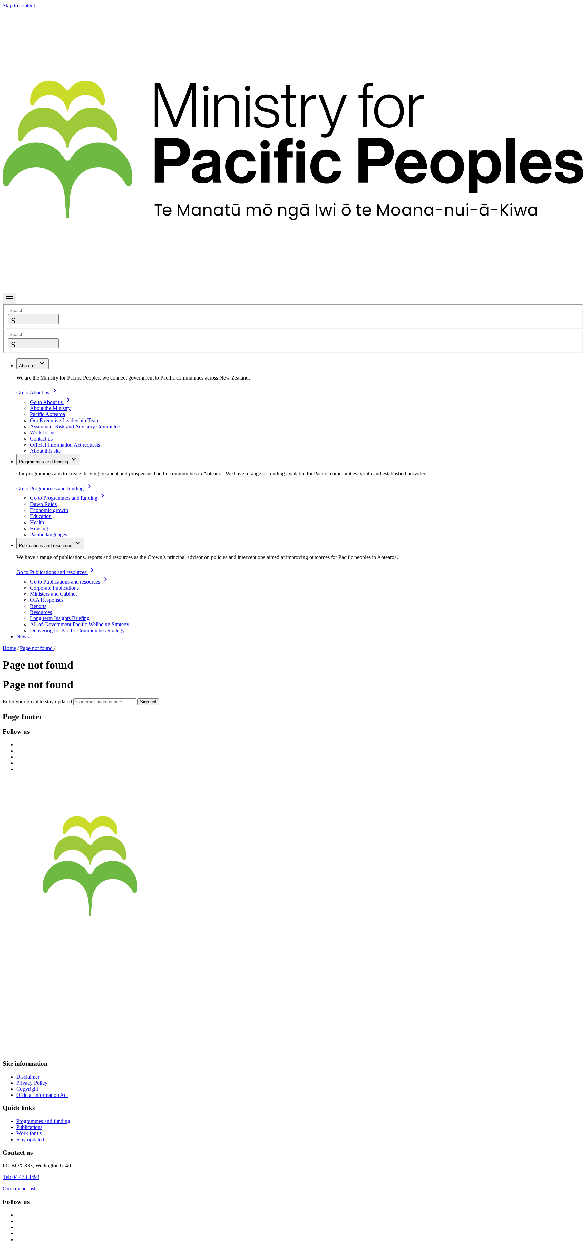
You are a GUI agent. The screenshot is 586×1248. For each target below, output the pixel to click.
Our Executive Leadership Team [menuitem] (64, 420)
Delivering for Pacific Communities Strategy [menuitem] (77, 630)
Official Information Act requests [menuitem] (65, 445)
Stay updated (30, 1139)
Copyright (27, 1089)
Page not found (37, 648)
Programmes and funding (43, 1121)
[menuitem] (32, 363)
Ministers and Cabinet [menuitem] (53, 594)
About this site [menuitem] (45, 451)
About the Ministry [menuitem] (50, 408)
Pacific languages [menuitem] (48, 534)
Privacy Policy (31, 1083)
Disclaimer (27, 1077)
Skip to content (19, 5)
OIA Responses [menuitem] (46, 600)
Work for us (29, 1133)
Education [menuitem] (41, 516)
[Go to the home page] (293, 946)
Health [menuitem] (37, 522)
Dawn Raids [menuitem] (43, 504)
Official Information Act (42, 1095)
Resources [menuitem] (41, 612)
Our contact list (19, 1188)
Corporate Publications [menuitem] (54, 588)
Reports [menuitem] (38, 606)
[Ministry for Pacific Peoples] (293, 290)
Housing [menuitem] (39, 528)
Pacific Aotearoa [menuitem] (47, 414)
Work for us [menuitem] (42, 432)
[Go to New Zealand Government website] (293, 1050)
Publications (29, 1127)
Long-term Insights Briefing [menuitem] (60, 618)
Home (9, 648)
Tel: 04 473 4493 (21, 1177)
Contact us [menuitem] (41, 439)
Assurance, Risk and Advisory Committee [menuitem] (75, 426)
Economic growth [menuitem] (49, 510)
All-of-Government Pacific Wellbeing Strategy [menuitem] (79, 624)
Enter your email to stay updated (37, 701)
